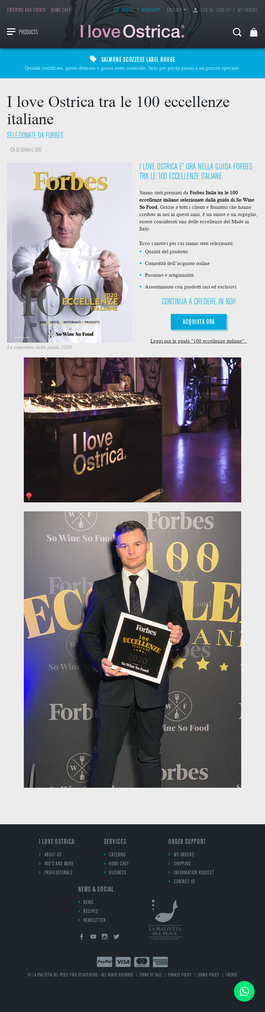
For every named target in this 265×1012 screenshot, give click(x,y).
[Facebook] (81, 938)
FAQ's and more (59, 864)
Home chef (61, 10)
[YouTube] (93, 938)
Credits (231, 975)
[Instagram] (104, 938)
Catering (117, 855)
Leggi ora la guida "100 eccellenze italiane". (198, 340)
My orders (248, 10)
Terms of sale (150, 975)
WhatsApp (151, 10)
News (88, 902)
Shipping (182, 864)
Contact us (184, 882)
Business (117, 873)
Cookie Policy (208, 975)
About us (53, 855)
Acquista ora (199, 322)
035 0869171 (124, 10)
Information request (194, 873)
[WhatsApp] (244, 991)
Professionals (59, 873)
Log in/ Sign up (215, 10)
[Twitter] (116, 938)
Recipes (91, 911)
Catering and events (26, 10)
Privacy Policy (180, 975)
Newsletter (95, 920)
